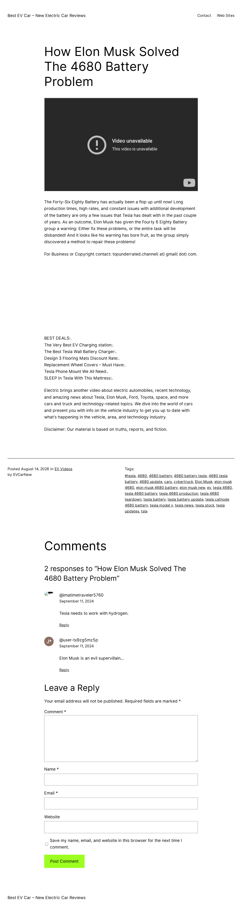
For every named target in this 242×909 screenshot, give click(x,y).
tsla (144, 511)
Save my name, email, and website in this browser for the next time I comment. (116, 843)
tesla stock (204, 505)
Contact (204, 15)
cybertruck (183, 481)
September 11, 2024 (76, 601)
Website (52, 816)
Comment (55, 711)
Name (51, 769)
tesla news (184, 505)
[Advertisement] (121, 296)
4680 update (150, 481)
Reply (64, 625)
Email (51, 792)
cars (168, 481)
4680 (142, 476)
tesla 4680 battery (141, 493)
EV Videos (63, 469)
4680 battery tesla (190, 476)
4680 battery (160, 476)
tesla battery (154, 499)
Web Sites (225, 15)
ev (209, 487)
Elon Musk (203, 481)
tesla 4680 (222, 487)
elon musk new (192, 487)
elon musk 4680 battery (157, 487)
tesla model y (161, 505)
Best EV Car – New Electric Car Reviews (47, 15)
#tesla (130, 476)
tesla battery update (185, 499)
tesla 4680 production (178, 493)
